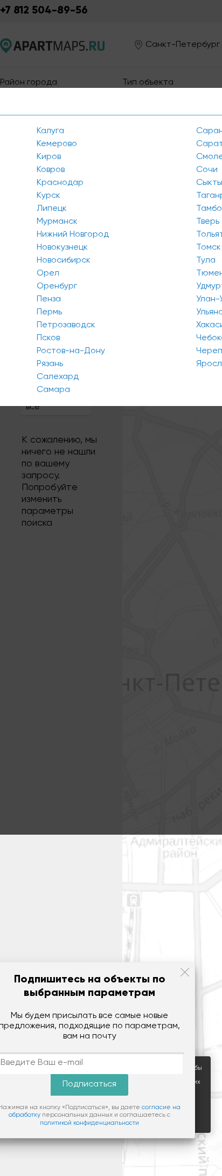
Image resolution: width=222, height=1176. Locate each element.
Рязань (50, 364)
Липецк (52, 208)
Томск (208, 247)
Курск (48, 195)
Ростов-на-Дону (71, 351)
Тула (206, 260)
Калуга (50, 131)
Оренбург (57, 286)
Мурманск (57, 221)
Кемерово (57, 144)
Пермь (49, 312)
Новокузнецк (62, 247)
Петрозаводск (66, 325)
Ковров (51, 170)
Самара (53, 390)
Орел (48, 273)
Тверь (207, 221)
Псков (48, 338)
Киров (49, 157)
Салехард (58, 377)
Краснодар (60, 182)
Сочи (207, 170)
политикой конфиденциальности (89, 1123)
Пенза (49, 299)
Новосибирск (64, 260)
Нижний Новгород (73, 234)
